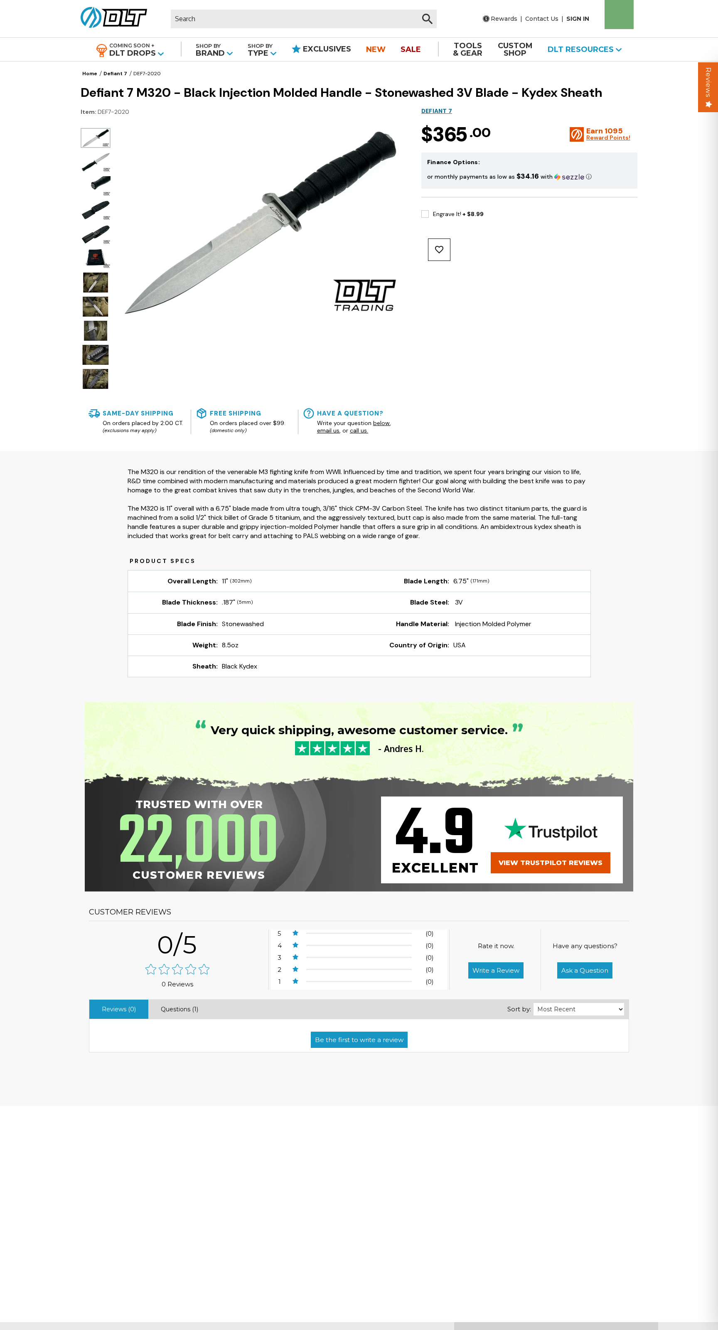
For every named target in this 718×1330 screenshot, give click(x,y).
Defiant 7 (115, 73)
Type (260, 50)
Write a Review (495, 970)
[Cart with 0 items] (619, 14)
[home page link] (110, 18)
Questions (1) (179, 1009)
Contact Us (541, 18)
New (376, 49)
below (381, 423)
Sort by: (519, 1009)
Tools (467, 49)
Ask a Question (584, 970)
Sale (411, 49)
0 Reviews (177, 984)
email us (328, 430)
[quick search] (427, 19)
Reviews (708, 82)
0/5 (177, 944)
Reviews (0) (119, 1009)
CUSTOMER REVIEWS (130, 912)
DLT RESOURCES (582, 49)
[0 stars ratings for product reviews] (177, 970)
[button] (529, 176)
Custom (515, 49)
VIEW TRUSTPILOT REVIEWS (550, 863)
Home (89, 73)
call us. (359, 430)
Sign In (577, 18)
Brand (211, 50)
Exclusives (326, 49)
